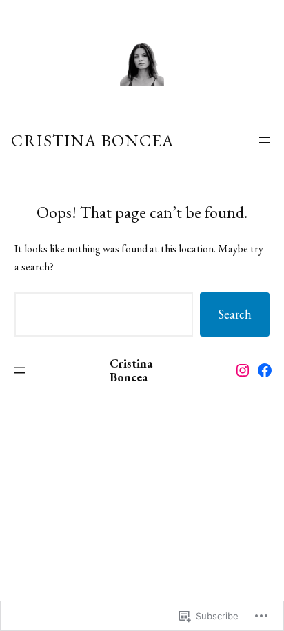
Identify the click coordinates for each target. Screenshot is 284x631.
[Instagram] (242, 370)
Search (235, 314)
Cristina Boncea (92, 140)
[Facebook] (264, 370)
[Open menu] (264, 140)
